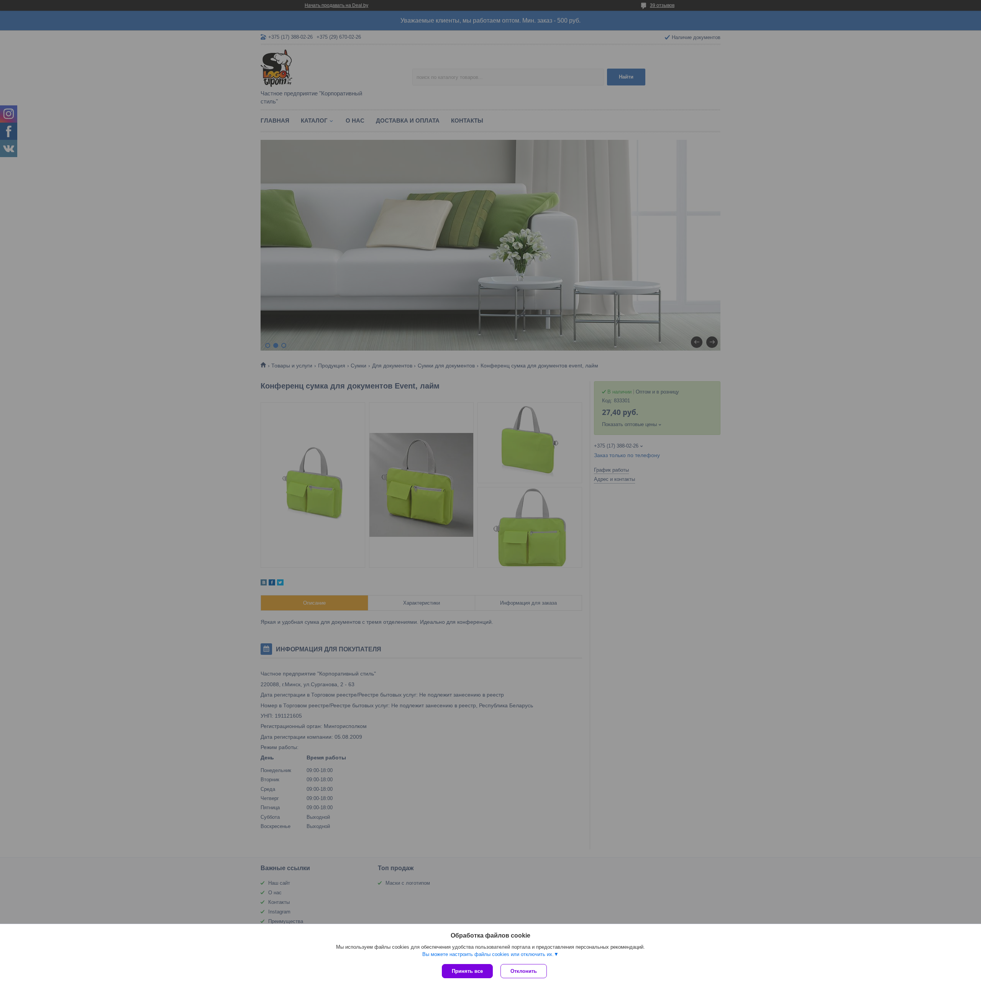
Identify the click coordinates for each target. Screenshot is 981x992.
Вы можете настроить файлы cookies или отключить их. (488, 954)
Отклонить (523, 971)
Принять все (467, 971)
